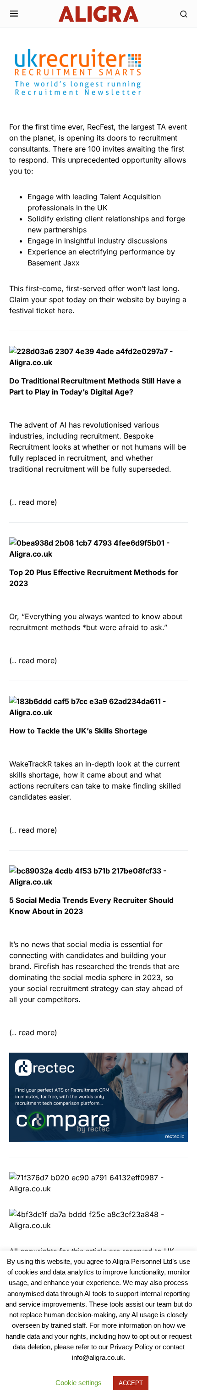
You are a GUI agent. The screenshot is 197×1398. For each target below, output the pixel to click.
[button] (14, 13)
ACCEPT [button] (131, 1383)
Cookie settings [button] (78, 1383)
